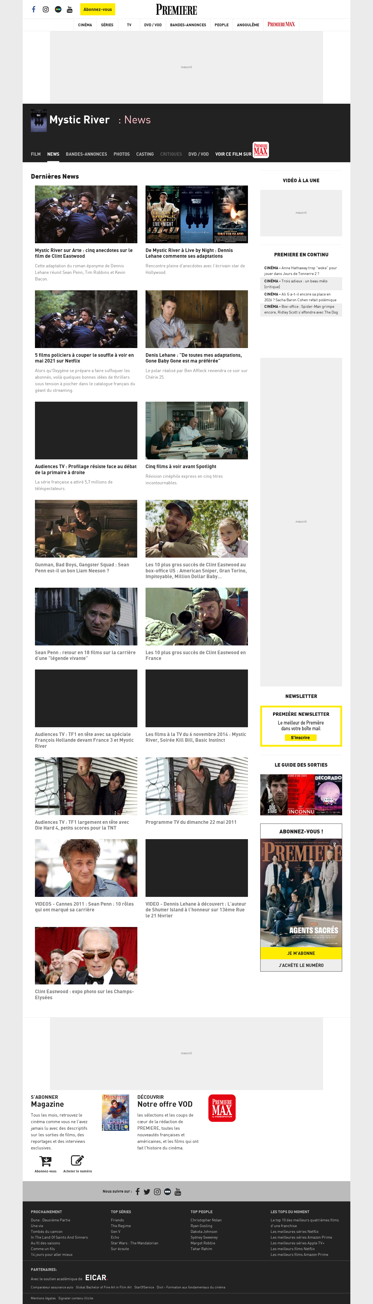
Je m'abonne (301, 953)
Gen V (115, 1231)
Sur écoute (120, 1248)
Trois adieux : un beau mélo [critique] (295, 284)
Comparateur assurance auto (52, 1287)
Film (36, 154)
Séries (107, 24)
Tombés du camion (47, 1231)
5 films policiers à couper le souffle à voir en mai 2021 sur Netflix (84, 358)
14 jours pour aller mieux (52, 1254)
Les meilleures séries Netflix (295, 1231)
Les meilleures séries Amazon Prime (301, 1237)
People (222, 24)
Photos (122, 154)
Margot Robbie (203, 1243)
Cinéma (85, 24)
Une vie (37, 1225)
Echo (115, 1237)
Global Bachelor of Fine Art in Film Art (104, 1287)
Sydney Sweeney (204, 1237)
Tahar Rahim (201, 1248)
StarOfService (144, 1287)
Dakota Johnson (204, 1231)
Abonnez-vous (98, 9)
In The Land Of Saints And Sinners (59, 1237)
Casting (145, 154)
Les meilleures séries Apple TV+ (297, 1243)
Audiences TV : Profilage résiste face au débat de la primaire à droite (86, 469)
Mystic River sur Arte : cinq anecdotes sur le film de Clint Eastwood (84, 253)
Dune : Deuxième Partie (50, 1220)
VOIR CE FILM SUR (234, 154)
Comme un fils (43, 1248)
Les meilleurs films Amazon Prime (299, 1254)
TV (129, 24)
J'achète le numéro (301, 965)
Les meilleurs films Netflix (293, 1248)
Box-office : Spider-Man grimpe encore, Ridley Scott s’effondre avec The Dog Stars (301, 310)
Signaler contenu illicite (75, 1298)
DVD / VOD (153, 24)
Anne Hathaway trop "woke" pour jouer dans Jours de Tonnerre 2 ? (300, 270)
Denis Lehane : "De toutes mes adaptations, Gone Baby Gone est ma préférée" (194, 358)
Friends (117, 1220)
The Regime (121, 1225)
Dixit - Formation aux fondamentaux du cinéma (191, 1287)
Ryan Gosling (201, 1225)
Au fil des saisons (45, 1243)
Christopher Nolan (206, 1220)
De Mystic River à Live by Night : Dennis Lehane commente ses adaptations (189, 253)
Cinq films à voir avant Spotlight (181, 466)
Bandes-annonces (86, 154)
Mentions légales (43, 1298)
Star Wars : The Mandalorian (134, 1243)
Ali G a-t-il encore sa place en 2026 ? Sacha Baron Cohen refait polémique (300, 297)
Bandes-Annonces (188, 24)
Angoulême (248, 24)
